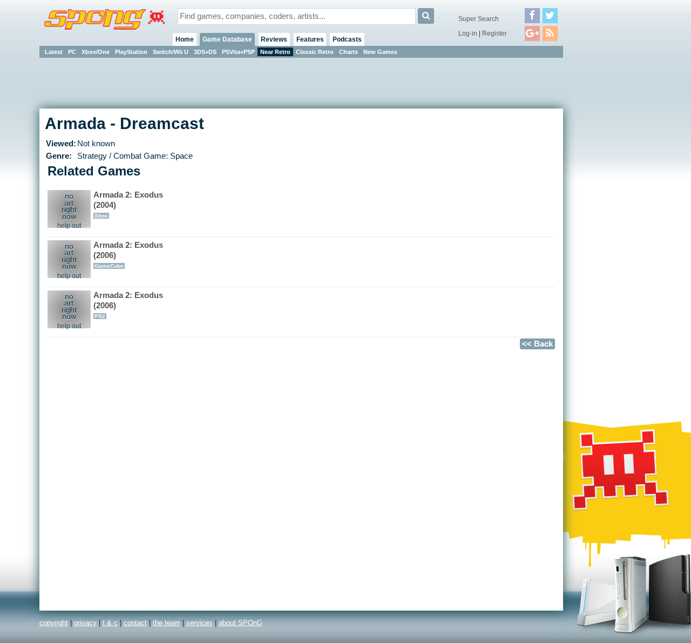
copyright (53, 623)
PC (72, 52)
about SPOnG (240, 623)
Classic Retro (315, 52)
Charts (348, 52)
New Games (380, 52)
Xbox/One (96, 52)
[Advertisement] (611, 221)
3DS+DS (205, 52)
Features (310, 39)
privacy (85, 623)
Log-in (467, 33)
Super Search (478, 19)
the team (166, 623)
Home (184, 39)
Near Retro (275, 52)
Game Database (227, 39)
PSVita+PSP (238, 52)
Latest (54, 52)
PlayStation (131, 52)
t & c (110, 623)
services (199, 623)
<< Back (537, 344)
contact (135, 623)
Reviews (274, 39)
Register (494, 33)
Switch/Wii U (170, 52)
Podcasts (347, 39)
